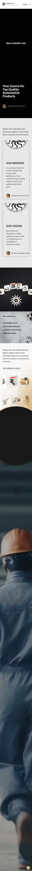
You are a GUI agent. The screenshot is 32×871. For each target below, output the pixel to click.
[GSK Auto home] (10, 4)
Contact (25, 4)
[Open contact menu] (28, 867)
